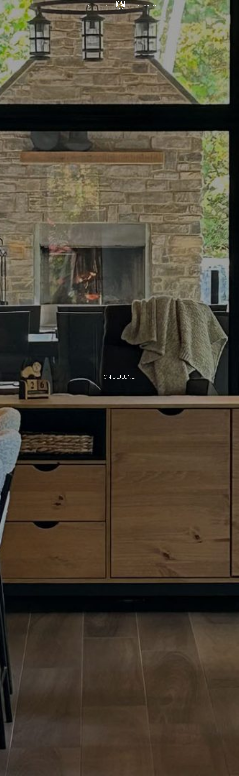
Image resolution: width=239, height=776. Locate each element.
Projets (95, 5)
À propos (137, 5)
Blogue (104, 5)
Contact (146, 5)
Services (84, 5)
